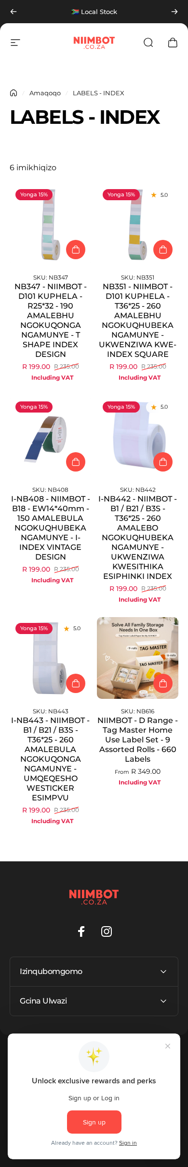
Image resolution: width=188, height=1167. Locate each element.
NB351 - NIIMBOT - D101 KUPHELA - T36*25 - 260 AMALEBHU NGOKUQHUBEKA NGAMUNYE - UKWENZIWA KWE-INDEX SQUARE (137, 320)
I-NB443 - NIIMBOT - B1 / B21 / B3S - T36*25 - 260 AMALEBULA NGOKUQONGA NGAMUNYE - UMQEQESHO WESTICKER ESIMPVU (50, 759)
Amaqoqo (45, 93)
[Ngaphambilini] (13, 11)
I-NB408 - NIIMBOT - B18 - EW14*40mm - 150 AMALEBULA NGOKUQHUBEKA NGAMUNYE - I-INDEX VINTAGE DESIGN (50, 527)
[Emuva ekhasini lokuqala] (13, 93)
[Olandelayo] (174, 11)
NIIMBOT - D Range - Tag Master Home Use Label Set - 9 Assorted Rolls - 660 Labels (137, 740)
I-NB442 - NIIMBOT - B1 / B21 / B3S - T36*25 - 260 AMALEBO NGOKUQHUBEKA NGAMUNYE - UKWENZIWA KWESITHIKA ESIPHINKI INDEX (137, 537)
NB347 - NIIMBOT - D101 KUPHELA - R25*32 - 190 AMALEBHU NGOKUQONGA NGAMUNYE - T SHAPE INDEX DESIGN (50, 320)
